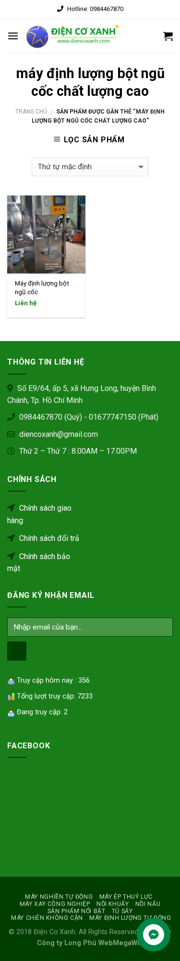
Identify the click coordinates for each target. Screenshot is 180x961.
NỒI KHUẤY (112, 904)
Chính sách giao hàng (39, 514)
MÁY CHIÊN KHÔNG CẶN (47, 918)
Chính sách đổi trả (48, 538)
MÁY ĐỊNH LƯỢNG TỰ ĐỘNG (130, 918)
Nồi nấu (147, 904)
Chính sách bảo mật (38, 562)
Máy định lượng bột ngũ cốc (42, 287)
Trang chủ (31, 111)
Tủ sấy (122, 911)
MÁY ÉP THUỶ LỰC (126, 896)
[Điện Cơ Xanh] (73, 35)
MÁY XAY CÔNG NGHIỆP (55, 904)
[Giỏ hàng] (168, 35)
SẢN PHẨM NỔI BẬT (77, 911)
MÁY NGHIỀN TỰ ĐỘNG (59, 896)
